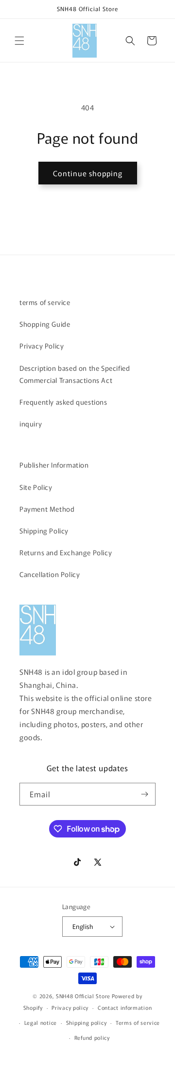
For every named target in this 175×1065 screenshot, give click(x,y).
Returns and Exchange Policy (65, 552)
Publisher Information (54, 465)
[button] (19, 40)
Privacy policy (70, 1007)
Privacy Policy (41, 345)
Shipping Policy (44, 530)
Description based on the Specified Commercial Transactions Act (74, 374)
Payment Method (46, 509)
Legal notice (40, 1022)
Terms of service (138, 1022)
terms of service (44, 302)
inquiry (30, 423)
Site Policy (35, 487)
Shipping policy (86, 1022)
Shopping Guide (44, 324)
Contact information (125, 1007)
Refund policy (92, 1037)
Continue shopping (87, 173)
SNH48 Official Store (83, 996)
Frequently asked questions (63, 402)
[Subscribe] (144, 794)
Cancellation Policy (49, 574)
